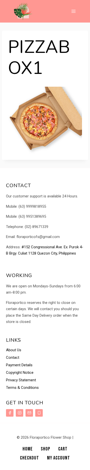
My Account (58, 458)
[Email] (29, 413)
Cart (63, 449)
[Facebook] (10, 413)
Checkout (29, 458)
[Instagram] (19, 413)
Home (27, 449)
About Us (13, 350)
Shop (45, 449)
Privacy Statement (21, 380)
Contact (12, 357)
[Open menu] (73, 11)
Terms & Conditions (22, 387)
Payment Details (19, 365)
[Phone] (39, 413)
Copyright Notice (20, 372)
